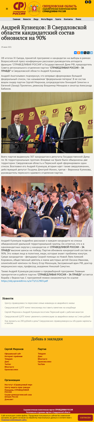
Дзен (7, 362)
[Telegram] (91, 52)
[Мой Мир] (81, 52)
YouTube (41, 364)
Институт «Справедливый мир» (18, 385)
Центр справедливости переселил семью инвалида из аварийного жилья (38, 303)
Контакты (68, 19)
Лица (35, 19)
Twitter (8, 364)
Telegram (8, 359)
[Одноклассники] (78, 52)
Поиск (78, 19)
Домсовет (9, 399)
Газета (58, 19)
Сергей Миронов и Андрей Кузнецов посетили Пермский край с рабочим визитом (43, 312)
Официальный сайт (13, 354)
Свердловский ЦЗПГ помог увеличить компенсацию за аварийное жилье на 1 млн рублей (46, 316)
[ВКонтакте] (75, 52)
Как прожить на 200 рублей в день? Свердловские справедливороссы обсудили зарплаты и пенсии (46, 322)
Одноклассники (11, 369)
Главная (16, 19)
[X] (85, 52)
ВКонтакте (9, 367)
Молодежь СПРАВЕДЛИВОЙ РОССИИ (17, 391)
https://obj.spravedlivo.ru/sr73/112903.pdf (24, 280)
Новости (27, 19)
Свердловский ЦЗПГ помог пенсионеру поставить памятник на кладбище (39, 307)
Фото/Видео (47, 19)
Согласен (85, 418)
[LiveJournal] (88, 52)
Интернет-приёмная (13, 356)
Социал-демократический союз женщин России (18, 396)
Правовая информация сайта (13, 420)
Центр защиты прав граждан (17, 387)
